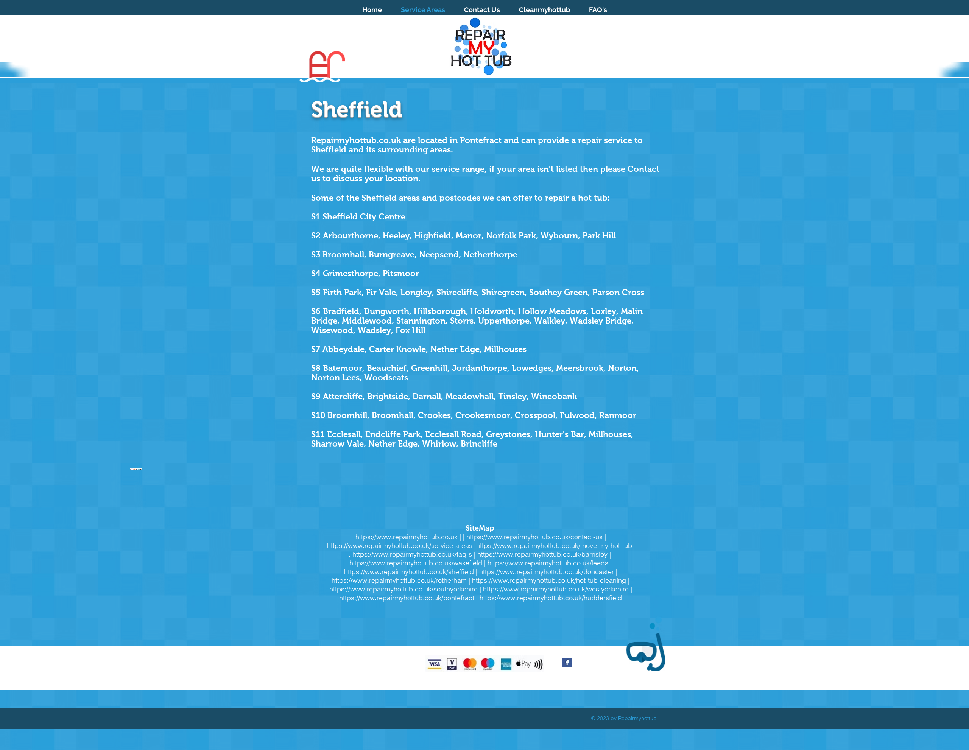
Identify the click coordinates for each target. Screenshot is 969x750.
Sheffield (379, 197)
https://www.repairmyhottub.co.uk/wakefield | (418, 563)
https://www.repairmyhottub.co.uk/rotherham (399, 580)
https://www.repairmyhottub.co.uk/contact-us (534, 536)
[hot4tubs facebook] (567, 662)
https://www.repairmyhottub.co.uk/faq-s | (414, 554)
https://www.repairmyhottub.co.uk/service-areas (400, 545)
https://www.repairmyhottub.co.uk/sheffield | (411, 571)
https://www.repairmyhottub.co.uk (406, 536)
